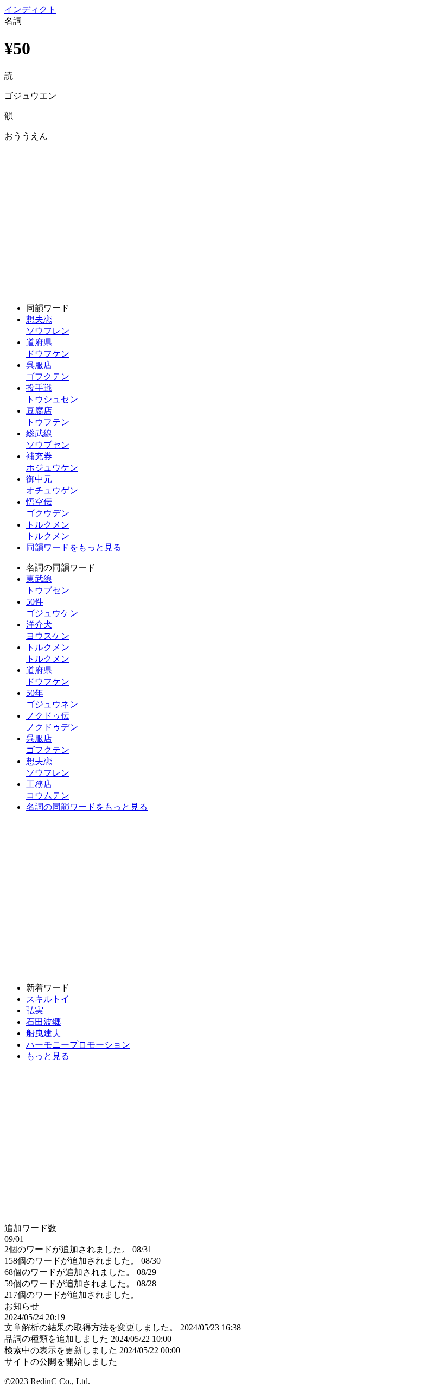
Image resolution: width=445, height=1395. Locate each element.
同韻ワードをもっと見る (74, 547)
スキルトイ (47, 999)
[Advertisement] (222, 218)
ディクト (30, 9)
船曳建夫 (43, 1033)
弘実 (34, 1010)
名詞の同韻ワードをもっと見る (87, 806)
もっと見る (47, 1056)
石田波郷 (43, 1021)
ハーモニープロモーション (78, 1044)
